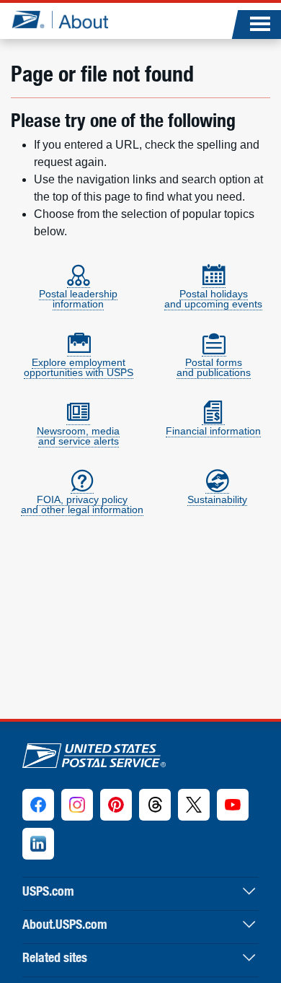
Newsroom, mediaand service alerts (78, 436)
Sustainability (217, 499)
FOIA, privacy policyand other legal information (82, 504)
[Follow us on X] (194, 805)
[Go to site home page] (59, 19)
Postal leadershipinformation (78, 299)
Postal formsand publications (214, 367)
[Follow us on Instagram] (77, 805)
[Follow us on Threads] (155, 805)
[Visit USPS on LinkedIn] (38, 844)
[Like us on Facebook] (38, 805)
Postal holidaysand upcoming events (213, 299)
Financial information (213, 431)
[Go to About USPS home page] (94, 752)
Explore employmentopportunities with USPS (78, 367)
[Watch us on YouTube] (233, 805)
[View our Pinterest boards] (116, 805)
